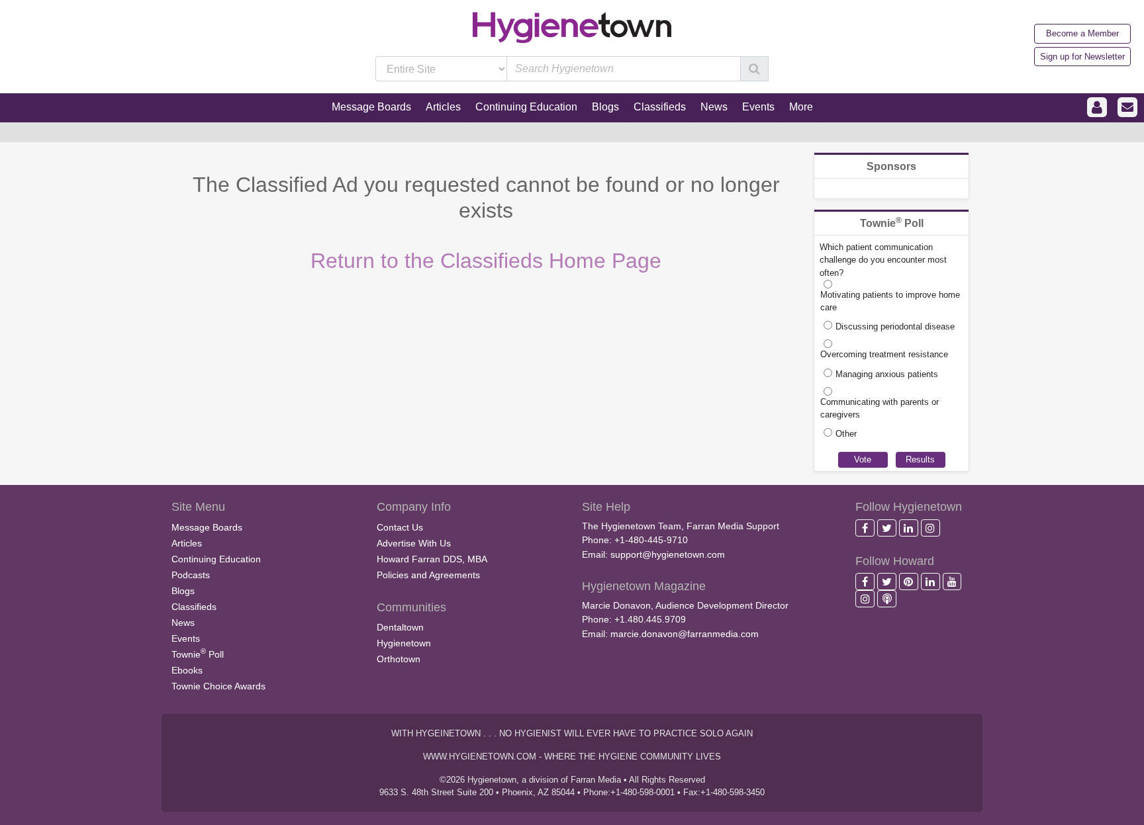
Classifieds (193, 606)
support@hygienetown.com (667, 554)
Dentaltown (400, 627)
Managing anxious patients (886, 374)
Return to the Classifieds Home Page (485, 261)
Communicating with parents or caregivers (879, 408)
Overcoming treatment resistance (884, 354)
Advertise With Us (414, 543)
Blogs (183, 591)
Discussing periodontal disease (895, 326)
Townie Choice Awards (218, 686)
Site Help (606, 506)
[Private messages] (1127, 107)
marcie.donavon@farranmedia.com (684, 634)
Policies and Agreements (428, 575)
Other (846, 434)
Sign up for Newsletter (1082, 57)
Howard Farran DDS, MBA (432, 559)
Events (185, 638)
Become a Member (1082, 33)
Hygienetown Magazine (644, 586)
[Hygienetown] (572, 26)
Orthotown (398, 659)
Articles (186, 543)
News (183, 622)
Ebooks (187, 670)
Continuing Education (216, 559)
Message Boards (206, 527)
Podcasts (190, 575)
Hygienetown (404, 643)
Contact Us (400, 527)
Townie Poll (197, 653)
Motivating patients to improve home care (890, 301)
